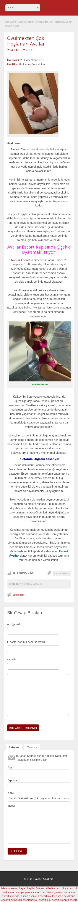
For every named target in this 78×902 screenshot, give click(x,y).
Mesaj (11, 805)
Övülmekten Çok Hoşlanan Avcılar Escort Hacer (26, 44)
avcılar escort (25, 21)
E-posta (12, 780)
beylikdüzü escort (37, 888)
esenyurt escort (38, 896)
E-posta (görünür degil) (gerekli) (26, 642)
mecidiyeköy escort (52, 892)
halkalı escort (56, 888)
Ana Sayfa (10, 21)
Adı (10, 767)
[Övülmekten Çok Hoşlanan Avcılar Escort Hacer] (33, 103)
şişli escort (71, 888)
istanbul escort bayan (13, 888)
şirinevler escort (19, 896)
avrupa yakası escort (28, 892)
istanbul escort (68, 900)
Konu (11, 793)
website (11, 659)
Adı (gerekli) (14, 624)
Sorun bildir (18, 594)
